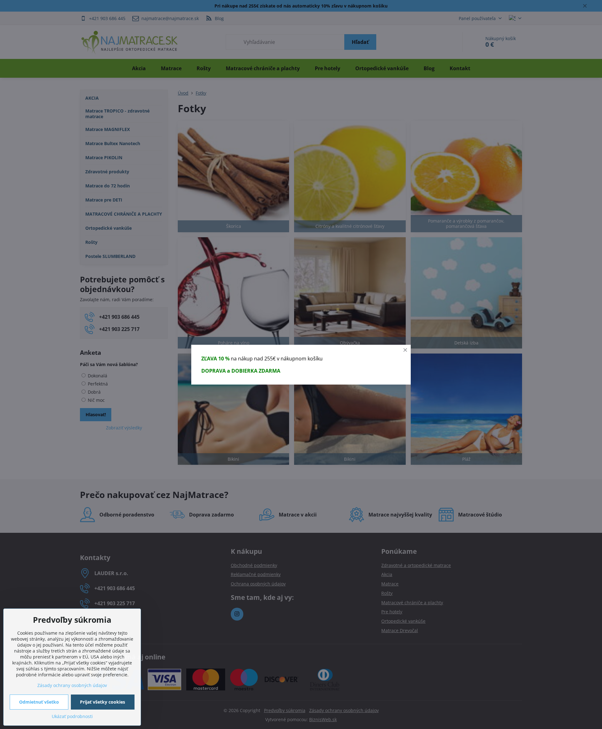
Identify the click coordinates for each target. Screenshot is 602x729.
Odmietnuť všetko (39, 702)
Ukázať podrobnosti (72, 716)
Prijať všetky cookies (102, 702)
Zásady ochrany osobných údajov (72, 685)
